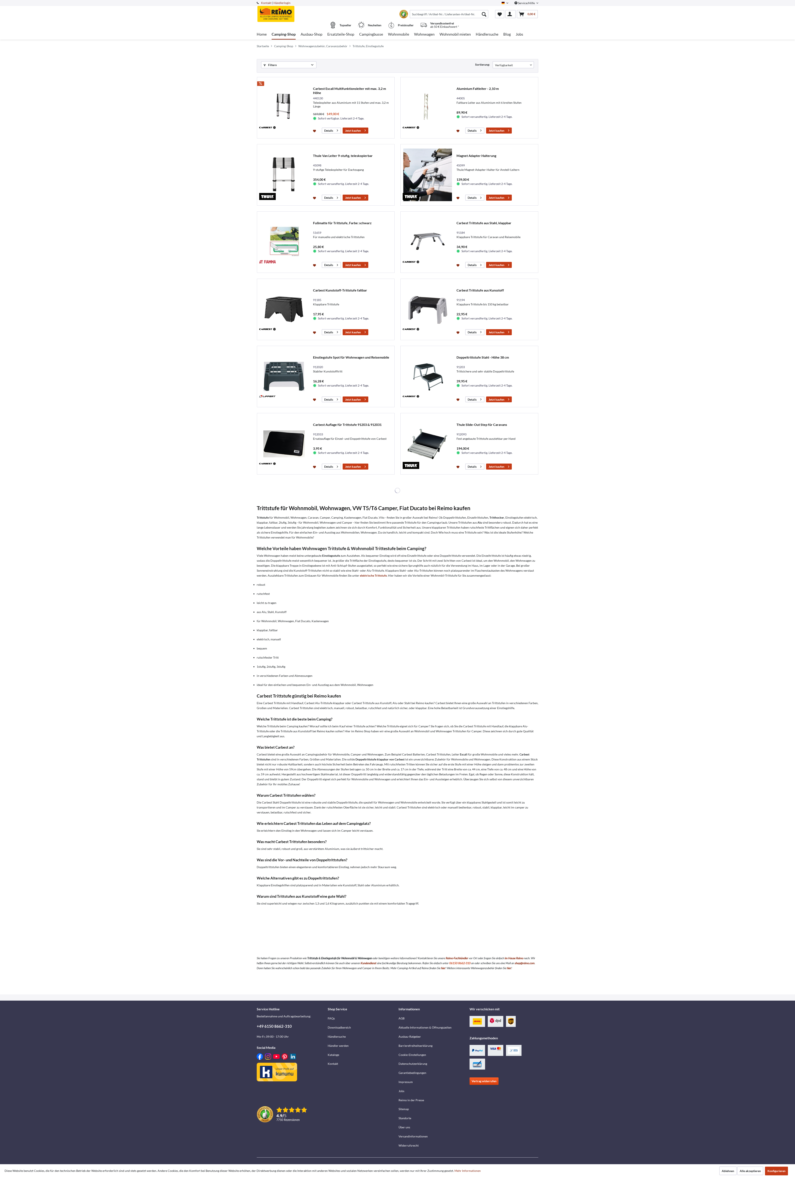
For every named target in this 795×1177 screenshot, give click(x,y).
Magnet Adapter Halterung (476, 156)
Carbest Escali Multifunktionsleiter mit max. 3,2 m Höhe (349, 91)
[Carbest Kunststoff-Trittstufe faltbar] (284, 309)
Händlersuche (337, 1036)
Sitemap (404, 1109)
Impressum (406, 1082)
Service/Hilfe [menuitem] (526, 3)
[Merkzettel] (499, 14)
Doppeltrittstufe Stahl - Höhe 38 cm (483, 357)
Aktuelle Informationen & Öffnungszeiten (425, 1027)
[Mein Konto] (510, 14)
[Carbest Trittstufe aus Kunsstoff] (427, 309)
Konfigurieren (776, 1171)
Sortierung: (482, 64)
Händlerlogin (281, 3)
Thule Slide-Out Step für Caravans (482, 424)
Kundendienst (368, 963)
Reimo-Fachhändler (457, 958)
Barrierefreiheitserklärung (415, 1045)
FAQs (331, 1018)
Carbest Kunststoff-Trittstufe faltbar (340, 290)
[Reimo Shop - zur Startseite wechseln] (291, 12)
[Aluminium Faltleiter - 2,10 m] (427, 107)
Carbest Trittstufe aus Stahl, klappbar (484, 223)
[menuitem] (449, 14)
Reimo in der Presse (411, 1100)
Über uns (404, 1127)
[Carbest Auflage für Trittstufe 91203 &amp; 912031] (284, 443)
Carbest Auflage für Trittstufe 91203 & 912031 (347, 424)
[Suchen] (484, 14)
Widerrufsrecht (409, 1145)
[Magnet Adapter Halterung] (427, 174)
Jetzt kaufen (353, 130)
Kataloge (333, 1055)
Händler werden (338, 1045)
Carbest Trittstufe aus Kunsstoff (480, 290)
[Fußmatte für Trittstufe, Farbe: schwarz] (284, 242)
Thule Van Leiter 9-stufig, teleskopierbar (343, 156)
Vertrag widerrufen (484, 1081)
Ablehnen (728, 1171)
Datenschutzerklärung (413, 1063)
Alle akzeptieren (750, 1171)
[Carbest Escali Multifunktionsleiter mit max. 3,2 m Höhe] (284, 107)
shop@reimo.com (525, 963)
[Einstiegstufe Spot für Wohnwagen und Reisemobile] (284, 376)
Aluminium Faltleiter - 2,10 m (478, 88)
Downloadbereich (339, 1027)
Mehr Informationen (467, 1170)
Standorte (405, 1118)
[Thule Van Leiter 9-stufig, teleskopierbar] (284, 174)
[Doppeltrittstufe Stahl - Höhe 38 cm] (427, 376)
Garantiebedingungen (412, 1073)
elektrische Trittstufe (373, 575)
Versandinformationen (413, 1136)
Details (328, 130)
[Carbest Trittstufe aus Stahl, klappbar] (427, 242)
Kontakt (266, 3)
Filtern (272, 65)
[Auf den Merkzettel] (315, 130)
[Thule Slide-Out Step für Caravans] (427, 443)
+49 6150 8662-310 (274, 1026)
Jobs (401, 1091)
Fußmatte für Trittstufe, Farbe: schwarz (342, 223)
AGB (402, 1018)
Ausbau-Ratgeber (410, 1036)
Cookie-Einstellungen (412, 1055)
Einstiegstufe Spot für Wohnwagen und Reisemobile (351, 357)
